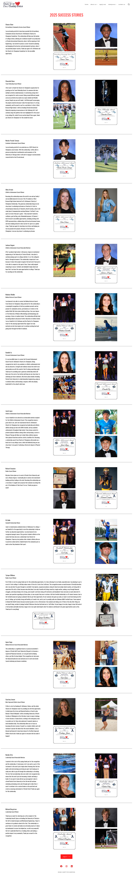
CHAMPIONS (111, 4)
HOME (86, 4)
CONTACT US (121, 4)
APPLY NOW (103, 4)
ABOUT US (93, 4)
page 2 (65, 856)
